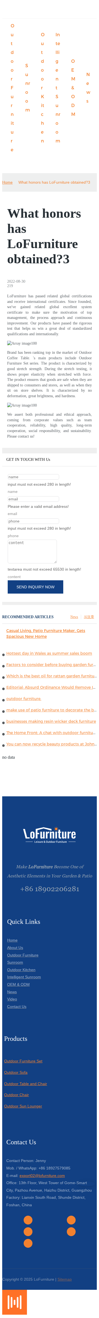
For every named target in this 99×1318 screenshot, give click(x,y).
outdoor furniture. (23, 698)
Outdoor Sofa (16, 1072)
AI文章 (89, 617)
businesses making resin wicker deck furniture (51, 721)
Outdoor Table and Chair (25, 1084)
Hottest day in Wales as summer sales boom (49, 653)
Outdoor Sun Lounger (23, 1106)
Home (7, 182)
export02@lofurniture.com (42, 1175)
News (74, 617)
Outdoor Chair (16, 1095)
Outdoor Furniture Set (23, 1061)
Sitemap (64, 1279)
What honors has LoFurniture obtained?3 (54, 182)
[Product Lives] (14, 1313)
